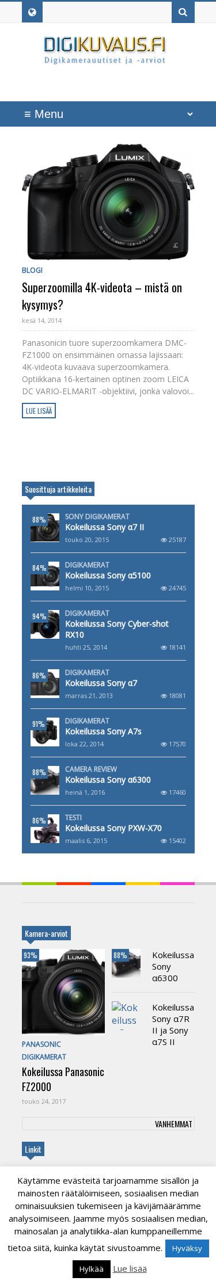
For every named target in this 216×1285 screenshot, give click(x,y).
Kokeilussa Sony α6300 (108, 779)
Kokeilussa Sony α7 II (104, 526)
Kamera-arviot (46, 933)
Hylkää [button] (91, 1269)
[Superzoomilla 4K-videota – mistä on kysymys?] (108, 202)
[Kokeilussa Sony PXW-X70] (45, 828)
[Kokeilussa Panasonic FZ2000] (63, 992)
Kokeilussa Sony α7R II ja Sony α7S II (173, 1024)
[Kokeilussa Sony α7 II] (45, 527)
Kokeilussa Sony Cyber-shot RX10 (117, 629)
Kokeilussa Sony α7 (101, 682)
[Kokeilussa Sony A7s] (45, 732)
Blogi (32, 270)
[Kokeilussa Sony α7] (45, 683)
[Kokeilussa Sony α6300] (45, 780)
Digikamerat (87, 565)
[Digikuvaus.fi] (108, 60)
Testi (73, 817)
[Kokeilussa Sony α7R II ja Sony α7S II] (126, 1015)
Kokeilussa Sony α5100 (108, 575)
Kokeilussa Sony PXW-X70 (113, 827)
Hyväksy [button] (187, 1248)
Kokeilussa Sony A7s (103, 731)
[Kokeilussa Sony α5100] (45, 576)
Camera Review (91, 769)
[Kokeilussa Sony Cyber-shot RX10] (45, 624)
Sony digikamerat (97, 516)
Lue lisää (39, 410)
